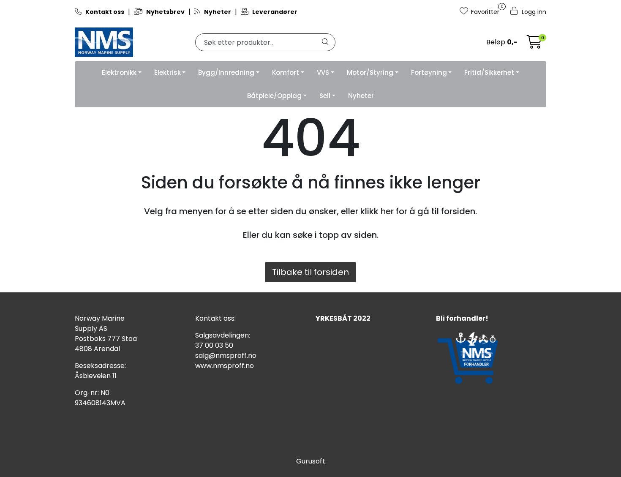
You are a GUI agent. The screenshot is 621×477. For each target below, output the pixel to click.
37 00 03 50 (214, 345)
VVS (323, 72)
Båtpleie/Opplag (274, 95)
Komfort (285, 72)
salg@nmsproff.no (225, 355)
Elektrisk (167, 72)
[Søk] (325, 42)
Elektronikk (119, 72)
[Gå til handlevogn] (534, 44)
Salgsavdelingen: (222, 335)
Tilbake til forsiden (310, 272)
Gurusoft (310, 461)
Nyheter (361, 95)
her (387, 211)
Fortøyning (429, 72)
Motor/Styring (370, 72)
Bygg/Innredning (226, 72)
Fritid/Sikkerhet (489, 72)
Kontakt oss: (215, 318)
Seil (324, 95)
